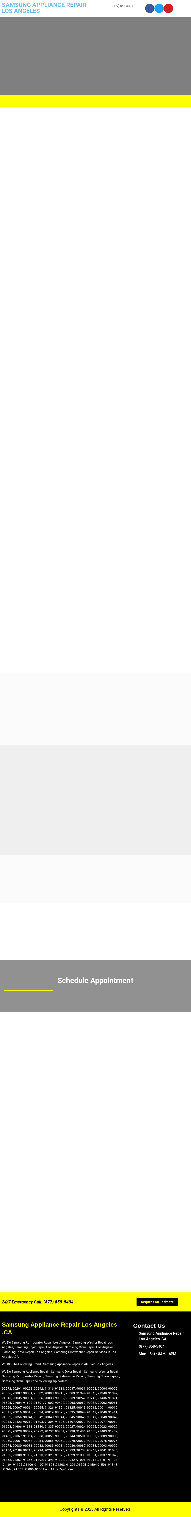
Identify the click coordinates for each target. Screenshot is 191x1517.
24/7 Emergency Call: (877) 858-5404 (37, 1302)
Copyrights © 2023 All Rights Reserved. (95, 1509)
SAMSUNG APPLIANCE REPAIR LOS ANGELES (44, 7)
